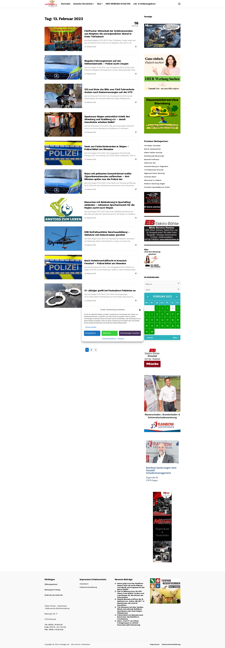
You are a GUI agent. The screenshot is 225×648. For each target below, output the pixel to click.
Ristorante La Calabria (152, 180)
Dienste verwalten (90, 327)
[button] (140, 309)
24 (168, 326)
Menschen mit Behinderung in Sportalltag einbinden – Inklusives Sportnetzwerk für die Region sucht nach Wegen (109, 205)
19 (178, 320)
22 (157, 326)
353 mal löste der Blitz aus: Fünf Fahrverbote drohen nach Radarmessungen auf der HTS (109, 91)
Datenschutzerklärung (109, 338)
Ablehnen (107, 333)
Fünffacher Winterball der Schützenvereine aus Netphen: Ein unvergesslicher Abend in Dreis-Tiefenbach (108, 33)
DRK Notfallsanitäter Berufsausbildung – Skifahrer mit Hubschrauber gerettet (107, 233)
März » (176, 337)
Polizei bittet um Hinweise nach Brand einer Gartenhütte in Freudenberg (130, 617)
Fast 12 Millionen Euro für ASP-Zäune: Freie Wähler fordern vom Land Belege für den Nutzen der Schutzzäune (130, 594)
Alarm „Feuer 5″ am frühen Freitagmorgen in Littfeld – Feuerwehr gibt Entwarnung (128, 623)
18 (173, 320)
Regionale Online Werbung (154, 173)
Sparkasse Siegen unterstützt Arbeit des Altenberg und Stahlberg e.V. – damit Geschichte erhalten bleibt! (107, 119)
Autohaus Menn (150, 177)
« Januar (149, 337)
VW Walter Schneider (152, 146)
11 (172, 314)
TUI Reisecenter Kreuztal (153, 170)
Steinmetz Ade (150, 163)
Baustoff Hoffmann (151, 159)
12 (177, 314)
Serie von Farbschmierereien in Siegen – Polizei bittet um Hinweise (106, 148)
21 (152, 326)
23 (162, 326)
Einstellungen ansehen (130, 333)
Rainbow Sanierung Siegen (154, 184)
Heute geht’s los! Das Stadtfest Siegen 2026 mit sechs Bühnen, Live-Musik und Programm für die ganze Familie (130, 586)
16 (162, 320)
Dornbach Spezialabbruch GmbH (157, 187)
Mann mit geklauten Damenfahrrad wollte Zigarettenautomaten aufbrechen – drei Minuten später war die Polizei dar (107, 176)
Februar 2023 (162, 296)
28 (152, 332)
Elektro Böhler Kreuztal (153, 152)
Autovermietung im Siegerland (156, 166)
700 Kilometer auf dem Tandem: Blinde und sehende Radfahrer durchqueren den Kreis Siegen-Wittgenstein (130, 610)
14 (152, 320)
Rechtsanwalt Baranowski (154, 156)
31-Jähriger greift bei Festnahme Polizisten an (110, 290)
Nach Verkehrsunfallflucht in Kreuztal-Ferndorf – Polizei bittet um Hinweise (105, 262)
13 (147, 320)
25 (173, 326)
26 (178, 326)
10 (167, 314)
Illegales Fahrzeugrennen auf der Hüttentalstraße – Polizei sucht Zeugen (106, 62)
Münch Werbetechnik (152, 149)
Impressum (120, 338)
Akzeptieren (90, 333)
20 (147, 326)
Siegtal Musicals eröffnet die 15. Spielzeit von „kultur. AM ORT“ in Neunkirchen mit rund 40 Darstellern (130, 602)
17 (167, 320)
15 (157, 320)
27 (147, 332)
